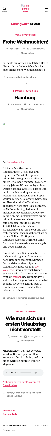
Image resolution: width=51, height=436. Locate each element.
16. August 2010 (35, 336)
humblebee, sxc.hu (15, 162)
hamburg (11, 298)
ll (16, 298)
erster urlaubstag (22, 392)
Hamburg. (25, 98)
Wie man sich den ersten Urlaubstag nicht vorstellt (25, 323)
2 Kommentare (27, 53)
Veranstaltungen (25, 35)
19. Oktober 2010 (36, 104)
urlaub (19, 77)
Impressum (9, 410)
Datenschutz (10, 414)
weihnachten (29, 77)
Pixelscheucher (19, 425)
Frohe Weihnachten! (25, 42)
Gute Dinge (31, 91)
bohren (10, 392)
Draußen (18, 91)
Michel (17, 48)
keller (38, 392)
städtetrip (32, 298)
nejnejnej (11, 77)
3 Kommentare (27, 340)
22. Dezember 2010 (36, 48)
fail (33, 392)
